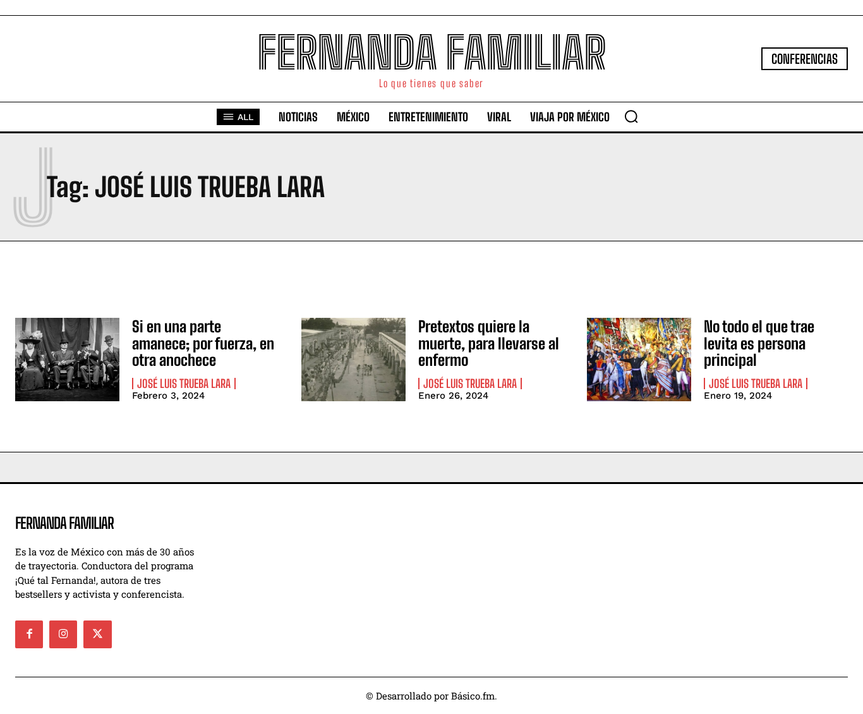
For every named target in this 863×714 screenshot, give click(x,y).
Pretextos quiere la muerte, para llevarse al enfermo (488, 343)
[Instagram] (63, 634)
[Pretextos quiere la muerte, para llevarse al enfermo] (353, 359)
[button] (631, 116)
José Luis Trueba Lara (184, 383)
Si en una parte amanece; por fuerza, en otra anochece (203, 343)
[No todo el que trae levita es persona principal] (639, 359)
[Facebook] (29, 634)
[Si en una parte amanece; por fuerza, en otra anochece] (67, 359)
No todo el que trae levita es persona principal (759, 343)
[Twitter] (97, 634)
